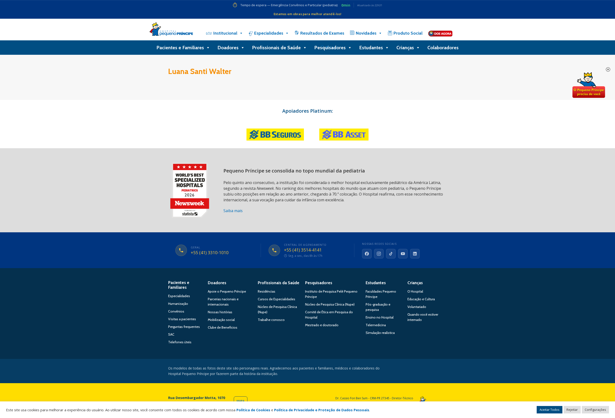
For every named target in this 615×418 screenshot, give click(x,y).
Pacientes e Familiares (180, 47)
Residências (266, 291)
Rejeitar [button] (572, 409)
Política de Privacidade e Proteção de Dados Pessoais (321, 409)
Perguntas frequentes (184, 327)
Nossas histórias (220, 312)
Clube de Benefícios (222, 327)
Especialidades (268, 33)
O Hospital (415, 291)
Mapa (241, 401)
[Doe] (440, 33)
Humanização (178, 303)
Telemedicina (376, 325)
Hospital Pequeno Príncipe (171, 30)
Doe (588, 85)
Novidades (366, 33)
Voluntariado (416, 307)
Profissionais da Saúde (278, 282)
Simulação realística (380, 333)
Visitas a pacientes (182, 319)
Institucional (225, 33)
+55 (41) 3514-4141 (303, 250)
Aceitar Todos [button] (550, 409)
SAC (171, 334)
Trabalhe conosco (271, 320)
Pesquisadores (330, 47)
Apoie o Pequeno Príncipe (227, 291)
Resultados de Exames (322, 33)
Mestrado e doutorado (321, 325)
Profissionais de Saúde (276, 47)
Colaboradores (443, 47)
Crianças (405, 47)
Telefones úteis (179, 342)
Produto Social (408, 33)
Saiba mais (233, 210)
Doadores (228, 47)
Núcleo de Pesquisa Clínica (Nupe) (330, 304)
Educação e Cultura (421, 299)
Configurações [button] (595, 409)
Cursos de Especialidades (276, 299)
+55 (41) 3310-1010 (209, 252)
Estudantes (371, 47)
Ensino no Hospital (380, 317)
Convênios (176, 311)
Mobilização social (221, 320)
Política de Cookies (253, 409)
